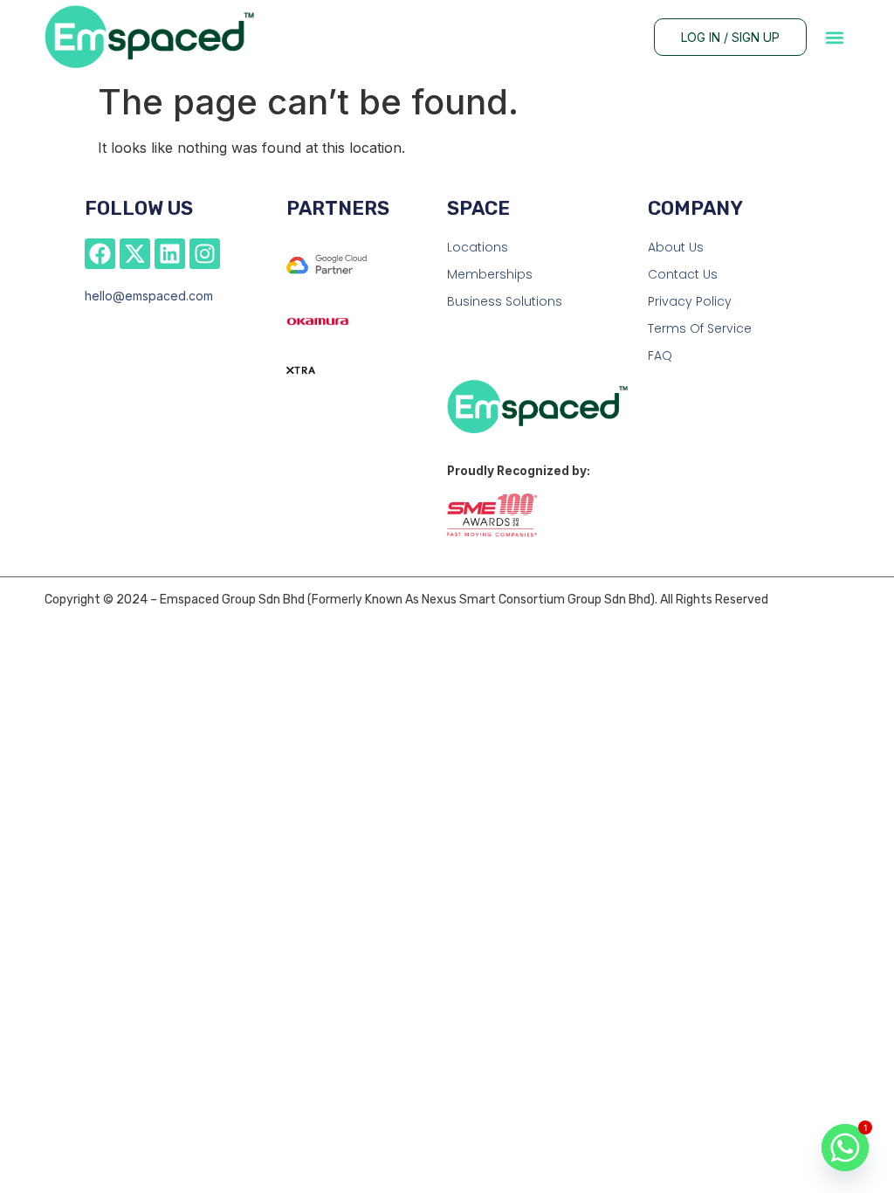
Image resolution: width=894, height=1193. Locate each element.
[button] (835, 37)
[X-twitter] (135, 253)
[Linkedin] (170, 253)
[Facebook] (100, 253)
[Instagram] (204, 253)
